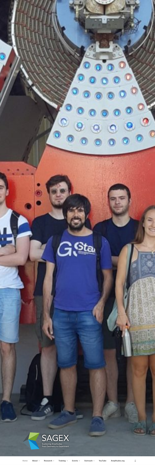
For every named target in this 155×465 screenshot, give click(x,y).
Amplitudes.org (118, 461)
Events (75, 461)
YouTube (102, 461)
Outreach (88, 461)
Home (25, 461)
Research (48, 461)
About (35, 461)
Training (62, 461)
